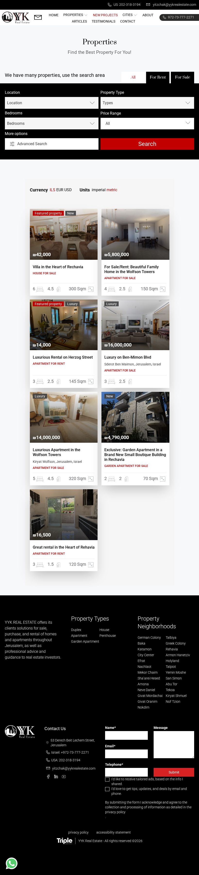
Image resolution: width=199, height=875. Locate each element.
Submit (174, 772)
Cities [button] (128, 15)
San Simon (174, 678)
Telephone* (114, 764)
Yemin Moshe (176, 672)
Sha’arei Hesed (149, 678)
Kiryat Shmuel (176, 696)
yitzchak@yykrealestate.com (174, 5)
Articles (79, 21)
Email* (110, 746)
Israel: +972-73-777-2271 (70, 752)
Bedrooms (13, 113)
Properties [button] (73, 15)
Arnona (143, 684)
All (133, 77)
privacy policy (115, 812)
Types (108, 103)
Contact (127, 21)
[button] (11, 863)
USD (68, 190)
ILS (52, 190)
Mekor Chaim (148, 672)
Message (161, 728)
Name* (110, 728)
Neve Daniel (146, 690)
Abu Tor (171, 684)
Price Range (110, 113)
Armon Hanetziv (178, 655)
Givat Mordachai (150, 696)
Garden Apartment (85, 641)
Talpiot (171, 667)
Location (12, 92)
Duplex (76, 630)
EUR (59, 190)
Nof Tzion (173, 701)
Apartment (79, 636)
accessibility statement (113, 832)
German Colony (149, 637)
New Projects (105, 15)
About (147, 15)
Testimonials (103, 21)
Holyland (172, 661)
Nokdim (143, 707)
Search (147, 144)
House (104, 630)
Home (53, 15)
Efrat (141, 661)
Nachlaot (144, 667)
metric (112, 190)
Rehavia (172, 649)
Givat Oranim (147, 701)
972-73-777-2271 (180, 17)
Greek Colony (176, 643)
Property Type (112, 92)
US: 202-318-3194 (127, 5)
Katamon (145, 649)
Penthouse (108, 636)
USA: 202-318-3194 (65, 760)
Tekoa (170, 690)
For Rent (158, 77)
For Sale (182, 77)
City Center (146, 655)
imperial (99, 190)
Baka (141, 643)
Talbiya (171, 637)
